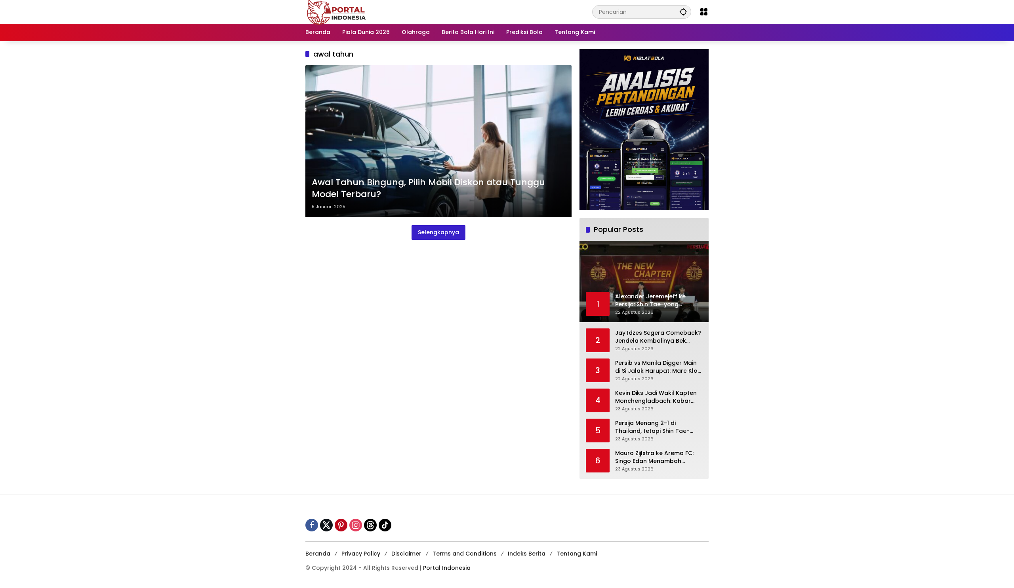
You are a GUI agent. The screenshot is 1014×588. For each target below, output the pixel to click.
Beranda (317, 554)
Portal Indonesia (447, 568)
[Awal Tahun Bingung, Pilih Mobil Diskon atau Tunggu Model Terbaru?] (438, 141)
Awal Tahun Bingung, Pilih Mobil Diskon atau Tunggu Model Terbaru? (428, 188)
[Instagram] (355, 525)
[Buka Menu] (704, 12)
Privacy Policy (360, 554)
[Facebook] (311, 525)
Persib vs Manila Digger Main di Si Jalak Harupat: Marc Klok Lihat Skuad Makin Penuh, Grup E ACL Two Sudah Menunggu (658, 367)
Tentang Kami (577, 554)
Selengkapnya (438, 232)
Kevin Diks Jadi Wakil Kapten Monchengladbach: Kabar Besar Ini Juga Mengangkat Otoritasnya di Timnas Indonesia (656, 397)
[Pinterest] (341, 525)
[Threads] (370, 525)
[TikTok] (385, 525)
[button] (683, 11)
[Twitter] (326, 525)
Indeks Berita (526, 554)
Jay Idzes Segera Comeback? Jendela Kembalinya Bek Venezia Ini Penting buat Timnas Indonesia (658, 337)
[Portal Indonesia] (336, 11)
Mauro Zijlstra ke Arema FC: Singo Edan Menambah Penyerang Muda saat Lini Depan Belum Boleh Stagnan (656, 457)
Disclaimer (406, 554)
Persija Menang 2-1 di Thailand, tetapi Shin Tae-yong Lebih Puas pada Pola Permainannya (654, 427)
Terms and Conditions (465, 554)
